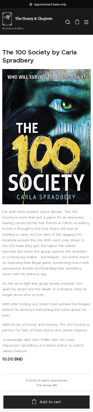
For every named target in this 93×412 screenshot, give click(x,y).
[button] (68, 22)
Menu (86, 21)
